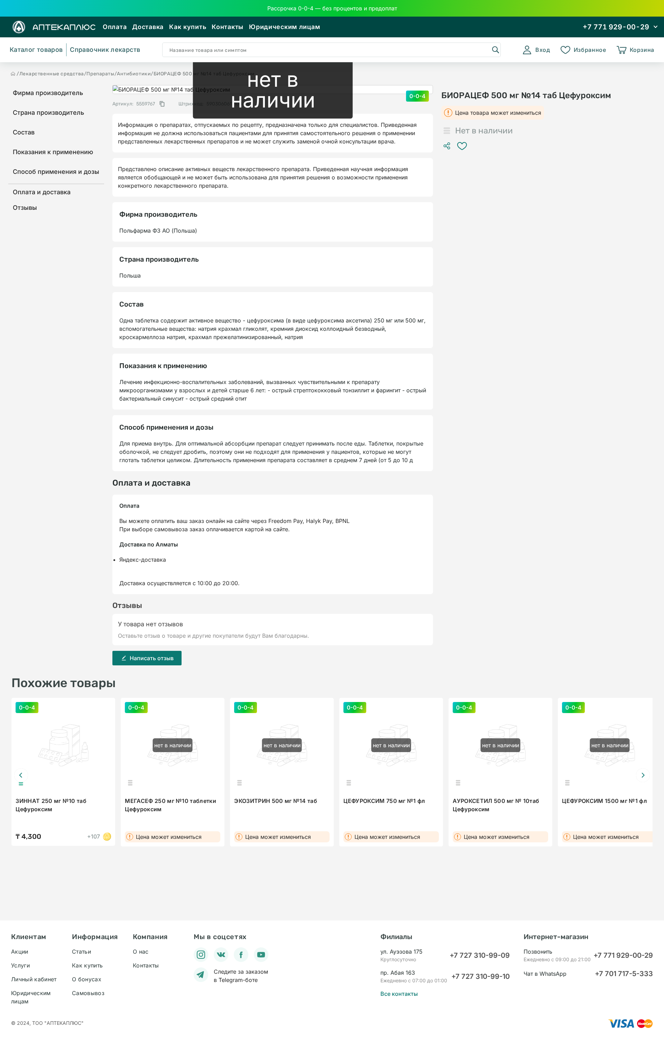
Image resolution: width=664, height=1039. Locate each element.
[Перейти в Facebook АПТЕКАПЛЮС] (241, 954)
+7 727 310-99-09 (480, 955)
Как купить (187, 26)
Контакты (227, 26)
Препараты (100, 74)
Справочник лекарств (105, 49)
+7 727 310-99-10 (480, 976)
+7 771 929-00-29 (623, 955)
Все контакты (399, 993)
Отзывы (25, 207)
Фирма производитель (48, 92)
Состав (24, 132)
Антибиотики (134, 74)
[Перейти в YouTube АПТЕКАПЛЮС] (261, 954)
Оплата (115, 26)
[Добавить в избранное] (462, 145)
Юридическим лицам (284, 26)
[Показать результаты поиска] (495, 49)
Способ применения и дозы (56, 171)
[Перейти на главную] (13, 74)
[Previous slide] (21, 775)
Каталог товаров (36, 49)
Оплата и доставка (42, 192)
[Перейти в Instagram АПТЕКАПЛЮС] (201, 954)
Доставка (148, 26)
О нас (141, 951)
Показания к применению (53, 152)
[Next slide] (643, 775)
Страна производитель (48, 112)
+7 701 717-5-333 (624, 974)
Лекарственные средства (51, 74)
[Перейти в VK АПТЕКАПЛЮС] (221, 954)
